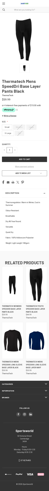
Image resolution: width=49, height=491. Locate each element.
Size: (4, 122)
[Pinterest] (22, 182)
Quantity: (6, 144)
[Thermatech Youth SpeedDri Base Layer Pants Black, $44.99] (36, 285)
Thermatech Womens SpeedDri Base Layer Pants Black (12, 309)
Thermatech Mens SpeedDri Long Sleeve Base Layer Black (12, 365)
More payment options (24, 167)
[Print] (13, 182)
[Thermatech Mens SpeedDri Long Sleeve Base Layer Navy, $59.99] (36, 340)
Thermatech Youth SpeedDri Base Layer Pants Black (35, 309)
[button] (9, 116)
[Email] (8, 182)
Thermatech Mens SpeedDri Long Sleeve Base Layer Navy (36, 365)
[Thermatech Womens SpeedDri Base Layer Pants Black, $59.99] (12, 285)
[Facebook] (3, 182)
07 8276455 (26, 460)
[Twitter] (17, 182)
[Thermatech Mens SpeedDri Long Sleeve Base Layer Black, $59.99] (12, 340)
